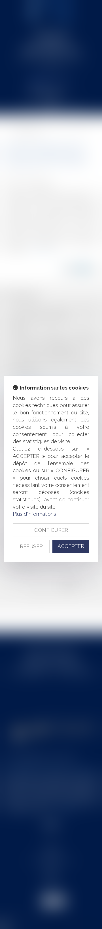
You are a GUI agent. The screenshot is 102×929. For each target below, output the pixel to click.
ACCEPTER (71, 546)
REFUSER (31, 546)
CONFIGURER (51, 530)
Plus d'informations (34, 514)
